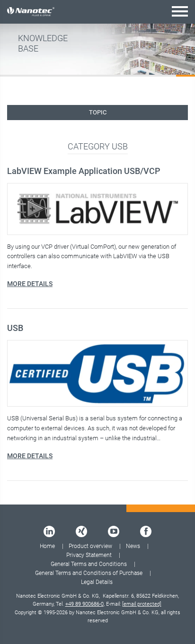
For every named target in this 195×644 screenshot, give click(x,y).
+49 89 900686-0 (84, 604)
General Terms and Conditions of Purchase (88, 573)
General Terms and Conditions (89, 564)
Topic (97, 112)
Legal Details (97, 582)
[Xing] (81, 531)
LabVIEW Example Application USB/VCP (83, 171)
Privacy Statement (89, 555)
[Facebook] (145, 531)
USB (15, 328)
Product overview (90, 546)
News (133, 546)
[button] (180, 11)
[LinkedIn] (49, 531)
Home (47, 546)
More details (30, 283)
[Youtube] (113, 531)
